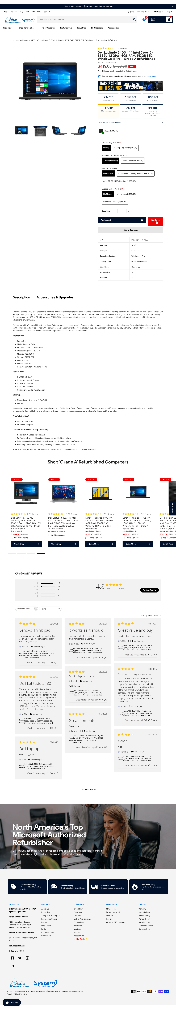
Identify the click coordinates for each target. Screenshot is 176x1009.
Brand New (78, 909)
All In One (78, 925)
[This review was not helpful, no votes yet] (55, 662)
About (6, 12)
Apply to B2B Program (50, 915)
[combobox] (50, 609)
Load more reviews (88, 789)
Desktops (78, 912)
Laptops (77, 915)
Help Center (46, 925)
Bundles (77, 932)
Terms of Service (146, 925)
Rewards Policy (145, 929)
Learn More (151, 76)
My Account (111, 909)
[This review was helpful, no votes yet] (51, 662)
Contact (47, 12)
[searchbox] (24, 609)
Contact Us (46, 936)
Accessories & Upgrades (55, 297)
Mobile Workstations (82, 919)
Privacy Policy (144, 919)
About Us (45, 909)
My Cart (109, 915)
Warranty (142, 909)
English (169, 12)
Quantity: (106, 211)
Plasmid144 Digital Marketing (17, 994)
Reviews (14, 12)
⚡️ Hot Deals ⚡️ (80, 939)
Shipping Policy (145, 922)
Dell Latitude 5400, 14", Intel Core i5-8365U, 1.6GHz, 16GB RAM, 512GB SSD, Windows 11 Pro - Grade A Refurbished (68, 40)
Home (15, 40)
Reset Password (113, 912)
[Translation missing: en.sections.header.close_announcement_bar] (172, 6)
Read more (123, 701)
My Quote (130, 12)
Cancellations (144, 912)
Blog (21, 12)
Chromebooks (79, 922)
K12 (33, 12)
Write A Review (149, 590)
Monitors (77, 929)
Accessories (79, 936)
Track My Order (143, 12)
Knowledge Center (49, 919)
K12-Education (47, 932)
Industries (45, 912)
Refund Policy (144, 915)
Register (109, 919)
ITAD (28, 12)
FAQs (39, 12)
